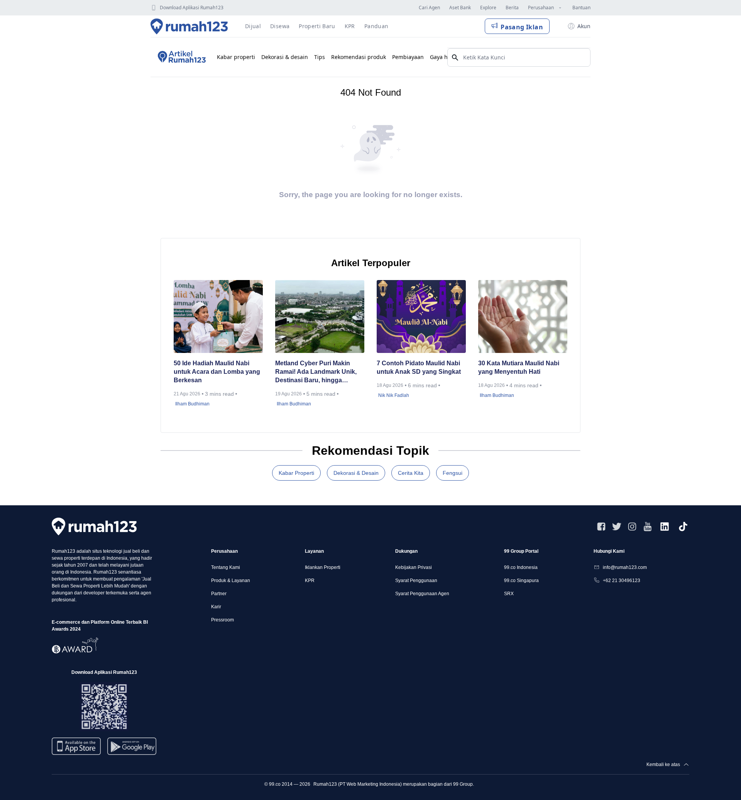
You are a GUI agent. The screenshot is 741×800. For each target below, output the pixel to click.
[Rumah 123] (189, 26)
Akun (583, 26)
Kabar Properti (296, 473)
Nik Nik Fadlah (393, 395)
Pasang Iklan (522, 27)
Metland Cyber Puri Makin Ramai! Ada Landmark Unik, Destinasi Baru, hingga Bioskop (316, 372)
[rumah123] (94, 526)
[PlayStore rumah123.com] (131, 749)
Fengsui (452, 473)
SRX (509, 593)
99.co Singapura (521, 580)
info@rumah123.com (625, 567)
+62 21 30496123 (621, 580)
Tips (319, 57)
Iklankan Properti (322, 567)
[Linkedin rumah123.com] (664, 526)
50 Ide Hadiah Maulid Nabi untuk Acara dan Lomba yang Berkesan (217, 371)
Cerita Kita (410, 473)
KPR (310, 580)
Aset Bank (460, 7)
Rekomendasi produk (358, 57)
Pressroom (222, 620)
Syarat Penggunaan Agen (422, 593)
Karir (216, 606)
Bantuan (581, 7)
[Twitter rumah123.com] (616, 526)
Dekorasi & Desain (356, 473)
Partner (219, 593)
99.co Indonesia (521, 567)
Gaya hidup (445, 57)
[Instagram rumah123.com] (632, 526)
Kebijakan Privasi (413, 567)
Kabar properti (236, 57)
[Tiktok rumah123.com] (683, 526)
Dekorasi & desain (284, 57)
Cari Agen (429, 7)
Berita (512, 7)
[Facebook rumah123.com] (601, 526)
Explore (488, 7)
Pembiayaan (408, 57)
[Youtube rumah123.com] (647, 526)
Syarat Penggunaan (416, 580)
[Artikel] (181, 57)
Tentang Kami (225, 567)
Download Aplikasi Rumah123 (191, 7)
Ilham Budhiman (192, 404)
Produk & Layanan (230, 580)
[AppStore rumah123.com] (76, 746)
